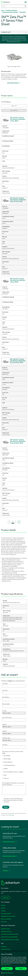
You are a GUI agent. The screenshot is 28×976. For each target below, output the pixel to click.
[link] (9, 522)
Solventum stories (5, 928)
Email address (6, 697)
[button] (7, 973)
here (20, 41)
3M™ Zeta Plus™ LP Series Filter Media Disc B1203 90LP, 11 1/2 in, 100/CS (17, 119)
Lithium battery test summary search (10, 939)
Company (5, 744)
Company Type (6, 738)
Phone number (6, 704)
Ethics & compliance (6, 919)
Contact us (3, 946)
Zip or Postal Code (7, 717)
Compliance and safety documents (9, 934)
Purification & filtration (11, 10)
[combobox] (14, 6)
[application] (14, 57)
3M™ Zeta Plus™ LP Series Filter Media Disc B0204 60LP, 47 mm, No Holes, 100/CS (17, 441)
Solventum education (6, 931)
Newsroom (4, 921)
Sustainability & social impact (8, 916)
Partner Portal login (6, 949)
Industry (4, 724)
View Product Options (13, 83)
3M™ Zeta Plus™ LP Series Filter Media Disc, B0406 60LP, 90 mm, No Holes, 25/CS (18, 199)
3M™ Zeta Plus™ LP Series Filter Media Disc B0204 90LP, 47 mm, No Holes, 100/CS (17, 360)
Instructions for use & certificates (9, 936)
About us (3, 905)
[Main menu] (25, 2)
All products (23, 12)
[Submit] (25, 6)
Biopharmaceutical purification (10, 12)
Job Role (4, 731)
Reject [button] (21, 968)
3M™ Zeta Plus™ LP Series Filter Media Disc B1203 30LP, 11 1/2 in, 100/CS (17, 280)
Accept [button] (7, 968)
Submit (6, 807)
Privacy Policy (6, 964)
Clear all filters (14, 110)
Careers (3, 908)
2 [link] (15, 521)
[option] (14, 58)
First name (5, 683)
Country (4, 710)
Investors (3, 910)
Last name (5, 690)
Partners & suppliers (6, 913)
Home (2, 10)
